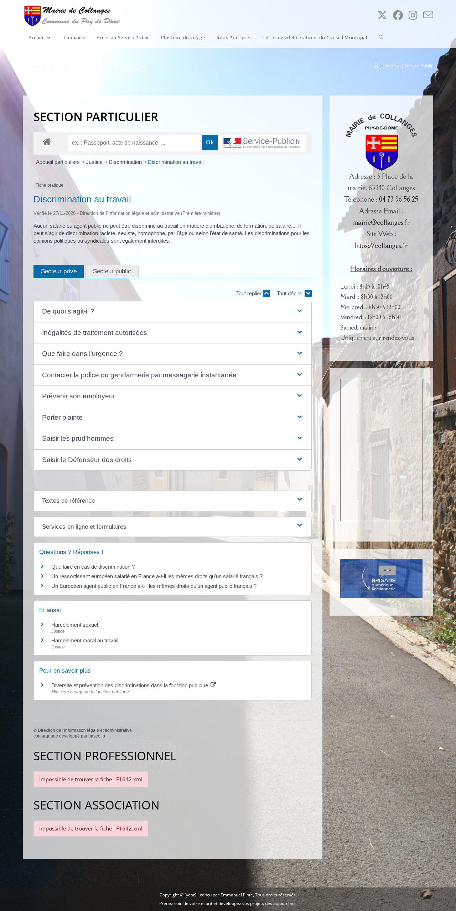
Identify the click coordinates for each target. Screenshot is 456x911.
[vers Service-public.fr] (261, 143)
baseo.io (96, 736)
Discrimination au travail (175, 162)
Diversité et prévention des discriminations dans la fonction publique (130, 685)
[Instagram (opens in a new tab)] (413, 15)
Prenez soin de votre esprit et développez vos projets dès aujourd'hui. (228, 903)
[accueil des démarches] (47, 141)
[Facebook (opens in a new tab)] (398, 15)
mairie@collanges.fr (381, 222)
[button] (173, 311)
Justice (95, 162)
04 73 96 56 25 (398, 199)
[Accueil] (376, 65)
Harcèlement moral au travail (84, 640)
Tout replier (249, 293)
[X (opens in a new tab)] (382, 15)
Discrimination (126, 162)
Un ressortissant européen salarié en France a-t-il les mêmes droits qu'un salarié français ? (157, 576)
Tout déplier (291, 293)
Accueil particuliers (58, 162)
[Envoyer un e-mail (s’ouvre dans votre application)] (428, 15)
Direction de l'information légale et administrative (85, 730)
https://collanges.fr (381, 245)
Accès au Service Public (409, 65)
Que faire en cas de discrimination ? (93, 567)
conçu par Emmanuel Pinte (226, 895)
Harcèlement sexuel (74, 625)
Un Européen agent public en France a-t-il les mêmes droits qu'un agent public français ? (153, 586)
